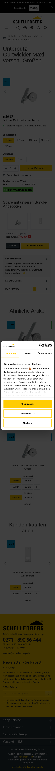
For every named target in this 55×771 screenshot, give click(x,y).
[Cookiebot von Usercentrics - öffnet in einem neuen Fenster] (39, 345)
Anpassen (26, 413)
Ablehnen (27, 423)
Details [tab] (27, 353)
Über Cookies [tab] (45, 353)
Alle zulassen (27, 404)
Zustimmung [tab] (9, 353)
